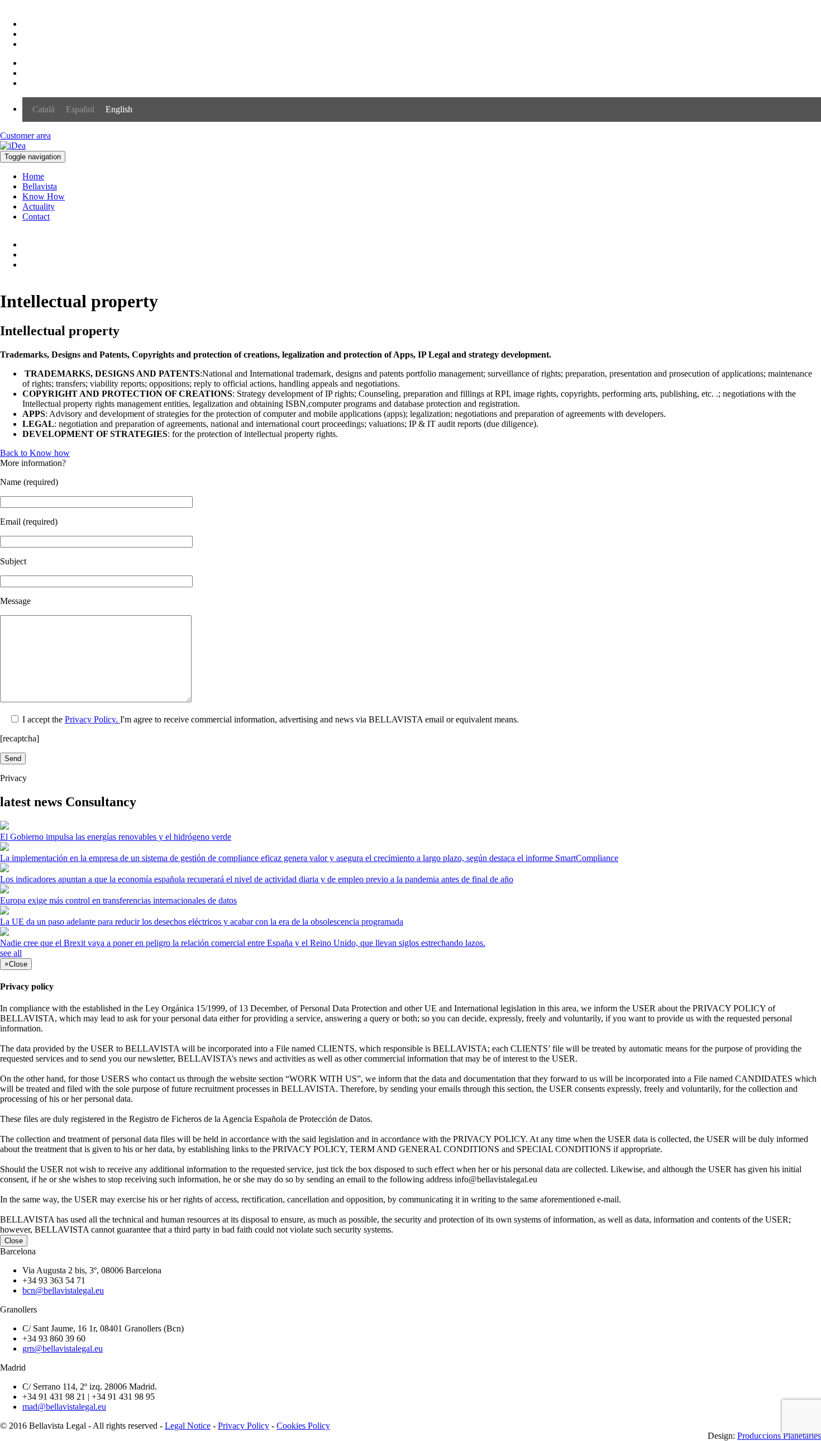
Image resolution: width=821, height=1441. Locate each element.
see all (11, 953)
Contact (36, 216)
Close (13, 1240)
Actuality (38, 206)
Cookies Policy (303, 1425)
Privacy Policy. (92, 719)
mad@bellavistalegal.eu (64, 1406)
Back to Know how (35, 453)
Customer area (25, 135)
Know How (43, 196)
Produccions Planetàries (779, 1435)
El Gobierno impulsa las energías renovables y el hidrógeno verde (115, 836)
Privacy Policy (243, 1425)
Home (33, 176)
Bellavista (39, 186)
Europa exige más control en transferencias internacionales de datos (118, 900)
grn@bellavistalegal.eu (62, 1348)
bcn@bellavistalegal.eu (63, 1290)
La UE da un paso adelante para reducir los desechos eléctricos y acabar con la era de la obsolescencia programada (201, 921)
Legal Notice (188, 1425)
